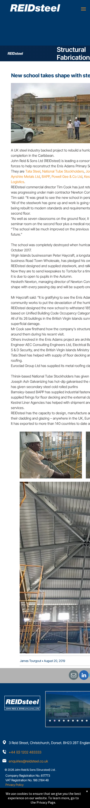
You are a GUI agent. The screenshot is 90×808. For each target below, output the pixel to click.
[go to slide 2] (54, 721)
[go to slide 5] (68, 721)
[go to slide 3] (59, 721)
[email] (73, 675)
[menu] (83, 9)
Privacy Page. (46, 802)
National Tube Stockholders (63, 171)
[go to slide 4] (64, 721)
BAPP (46, 176)
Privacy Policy (14, 785)
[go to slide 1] (50, 721)
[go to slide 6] (73, 721)
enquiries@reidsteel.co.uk (28, 761)
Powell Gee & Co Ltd (67, 176)
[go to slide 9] (87, 721)
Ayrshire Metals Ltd (25, 176)
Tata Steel (32, 171)
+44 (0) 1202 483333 (25, 752)
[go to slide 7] (77, 721)
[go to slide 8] (82, 721)
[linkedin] (84, 675)
